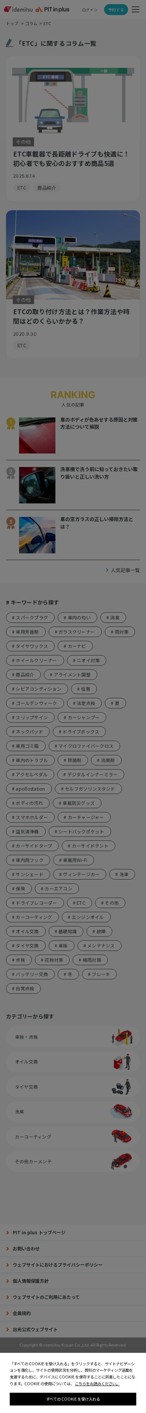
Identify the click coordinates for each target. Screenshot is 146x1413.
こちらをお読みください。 (97, 1383)
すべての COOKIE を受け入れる (73, 1399)
